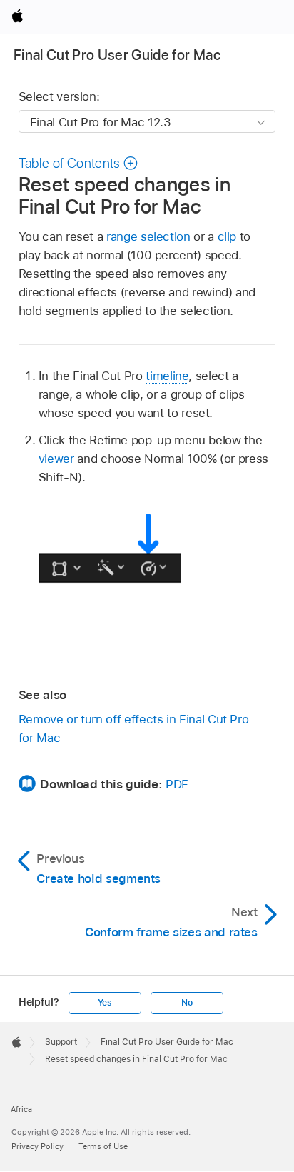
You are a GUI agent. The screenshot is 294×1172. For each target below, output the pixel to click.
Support (61, 1042)
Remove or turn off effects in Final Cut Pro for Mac (134, 728)
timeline (167, 376)
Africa (21, 1109)
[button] (78, 163)
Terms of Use (103, 1146)
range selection (148, 236)
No (187, 1003)
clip (227, 236)
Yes (105, 1003)
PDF (177, 784)
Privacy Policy (37, 1146)
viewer (56, 458)
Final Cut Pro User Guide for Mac (117, 55)
